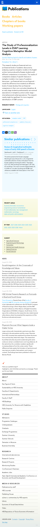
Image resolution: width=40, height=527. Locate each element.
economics (20, 206)
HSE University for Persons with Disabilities (16, 405)
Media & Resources (11, 484)
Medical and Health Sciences (15, 247)
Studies (5, 414)
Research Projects (8, 462)
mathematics (8, 212)
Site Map (4, 522)
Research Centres (8, 458)
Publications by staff (9, 487)
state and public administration (13, 214)
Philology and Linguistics (22, 105)
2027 (12, 225)
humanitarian (21, 208)
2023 (26, 225)
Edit (37, 525)
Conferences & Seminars (10, 469)
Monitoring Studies (8, 465)
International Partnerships (10, 395)
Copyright (22, 519)
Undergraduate (7, 425)
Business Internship (8, 446)
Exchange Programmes (9, 432)
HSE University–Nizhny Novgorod (21, 302)
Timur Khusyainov (7, 300)
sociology (16, 212)
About (5, 377)
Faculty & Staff (7, 398)
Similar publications (17, 139)
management (23, 210)
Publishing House (8, 494)
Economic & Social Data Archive (12, 505)
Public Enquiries (7, 409)
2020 (9, 227)
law (18, 210)
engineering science (10, 208)
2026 (15, 225)
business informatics (10, 206)
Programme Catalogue (9, 421)
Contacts (14, 519)
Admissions (5, 418)
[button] (5, 143)
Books (6, 16)
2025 (19, 225)
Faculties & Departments (10, 391)
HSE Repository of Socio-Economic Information (18, 512)
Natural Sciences (11, 249)
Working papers (12, 25)
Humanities (9, 245)
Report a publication (7, 32)
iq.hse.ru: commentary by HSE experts (14, 498)
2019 (13, 227)
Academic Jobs (7, 472)
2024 (23, 225)
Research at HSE (18, 32)
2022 (30, 225)
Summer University (8, 435)
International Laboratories (11, 455)
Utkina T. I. (15, 62)
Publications (18, 8)
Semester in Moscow (9, 442)
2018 (16, 227)
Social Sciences (11, 251)
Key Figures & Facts (8, 384)
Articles (17, 16)
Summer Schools (7, 439)
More (21, 227)
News (4, 258)
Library (4, 501)
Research (6, 451)
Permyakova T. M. (7, 62)
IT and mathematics (10, 210)
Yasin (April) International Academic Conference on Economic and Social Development (19, 477)
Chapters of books (13, 21)
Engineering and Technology (15, 243)
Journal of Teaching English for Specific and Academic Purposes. (19, 57)
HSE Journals (6, 490)
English (13, 109)
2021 (5, 227)
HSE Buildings (6, 401)
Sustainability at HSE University (12, 388)
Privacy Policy (30, 519)
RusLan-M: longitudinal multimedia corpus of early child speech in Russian (19, 148)
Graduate (5, 428)
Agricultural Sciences (12, 241)
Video (4, 508)
